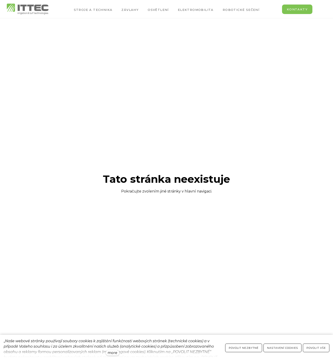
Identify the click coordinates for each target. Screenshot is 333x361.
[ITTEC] (27, 9)
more (112, 353)
